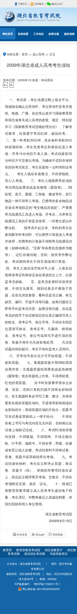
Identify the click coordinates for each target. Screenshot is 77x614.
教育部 (7, 550)
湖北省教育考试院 (38, 16)
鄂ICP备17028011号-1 (47, 584)
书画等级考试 (58, 553)
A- (11, 85)
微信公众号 (57, 3)
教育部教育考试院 (28, 550)
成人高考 (38, 54)
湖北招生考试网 (35, 553)
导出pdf (39, 534)
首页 (25, 54)
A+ (5, 85)
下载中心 (23, 3)
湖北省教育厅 (54, 550)
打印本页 (22, 534)
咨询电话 (39, 3)
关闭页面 (57, 534)
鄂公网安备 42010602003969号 (41, 589)
